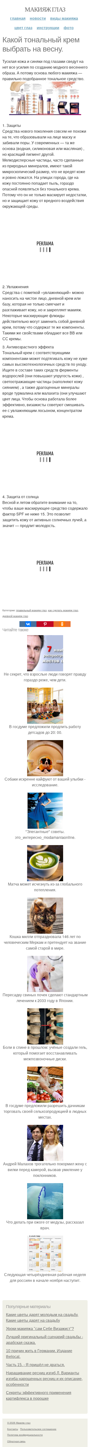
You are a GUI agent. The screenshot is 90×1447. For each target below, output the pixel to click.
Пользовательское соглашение (38, 1429)
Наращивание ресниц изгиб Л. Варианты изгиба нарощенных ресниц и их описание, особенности (44, 1379)
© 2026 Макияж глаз (18, 1422)
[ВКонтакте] (27, 624)
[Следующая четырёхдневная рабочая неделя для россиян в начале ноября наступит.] (45, 1268)
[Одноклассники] (62, 624)
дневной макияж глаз (15, 616)
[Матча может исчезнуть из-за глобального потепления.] (45, 878)
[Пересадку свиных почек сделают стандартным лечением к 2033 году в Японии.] (45, 989)
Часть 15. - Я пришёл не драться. (35, 1365)
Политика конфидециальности (25, 1434)
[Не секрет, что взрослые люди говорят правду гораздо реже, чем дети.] (45, 668)
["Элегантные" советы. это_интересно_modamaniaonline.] (45, 825)
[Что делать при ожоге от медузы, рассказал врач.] (45, 1216)
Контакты (12, 1429)
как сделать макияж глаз (63, 610)
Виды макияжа (64, 18)
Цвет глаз (23, 27)
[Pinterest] (45, 624)
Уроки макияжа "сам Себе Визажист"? (40, 1329)
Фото (69, 27)
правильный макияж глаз (31, 610)
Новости (38, 18)
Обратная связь (16, 1441)
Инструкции (48, 27)
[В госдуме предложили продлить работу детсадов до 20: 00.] (45, 721)
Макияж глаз (45, 9)
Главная (17, 18)
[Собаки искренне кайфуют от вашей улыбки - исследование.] (45, 773)
